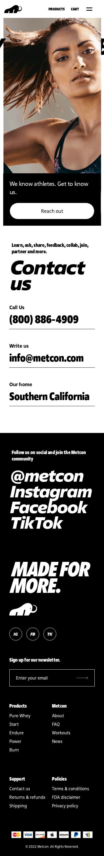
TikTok (35, 522)
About (58, 716)
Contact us (19, 789)
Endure (16, 733)
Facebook (47, 507)
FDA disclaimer (66, 797)
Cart (75, 8)
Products (57, 8)
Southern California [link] (49, 396)
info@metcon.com (46, 357)
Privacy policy (65, 806)
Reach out (52, 211)
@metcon (46, 475)
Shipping (18, 806)
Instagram (50, 491)
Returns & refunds (27, 797)
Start (14, 724)
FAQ (56, 724)
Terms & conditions (70, 789)
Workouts (61, 733)
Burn (14, 750)
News (57, 741)
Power (15, 741)
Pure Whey (19, 716)
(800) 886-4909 (44, 319)
